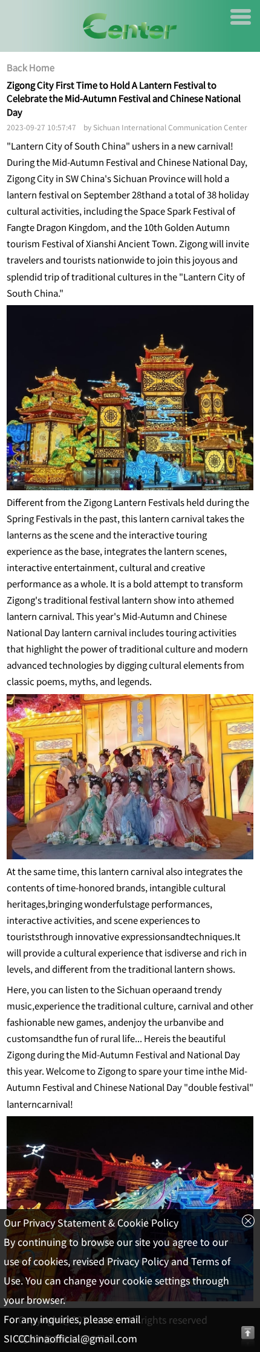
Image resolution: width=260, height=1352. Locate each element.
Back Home (30, 68)
